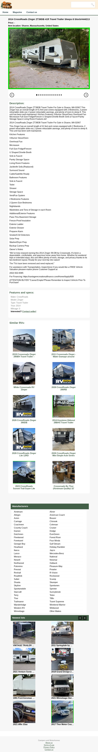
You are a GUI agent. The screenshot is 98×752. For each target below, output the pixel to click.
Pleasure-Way (56, 566)
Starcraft (17, 592)
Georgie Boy (19, 544)
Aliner (52, 512)
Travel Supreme (57, 601)
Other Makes (55, 611)
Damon (17, 531)
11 (57, 95)
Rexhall (17, 573)
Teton (52, 595)
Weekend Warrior (57, 605)
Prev (12, 95)
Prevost (17, 569)
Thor (16, 598)
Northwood (19, 563)
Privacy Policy (49, 747)
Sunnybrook (55, 592)
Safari (16, 579)
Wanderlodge (20, 605)
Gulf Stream (55, 544)
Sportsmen (54, 585)
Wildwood (54, 608)
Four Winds (55, 541)
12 (59, 95)
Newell (17, 560)
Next (86, 95)
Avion (16, 518)
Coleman (54, 524)
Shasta (17, 582)
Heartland (18, 547)
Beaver (53, 518)
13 (61, 95)
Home (5, 12)
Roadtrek (18, 576)
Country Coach (21, 528)
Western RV (19, 608)
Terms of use (49, 745)
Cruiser (53, 528)
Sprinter (53, 589)
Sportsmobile (20, 589)
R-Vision (54, 573)
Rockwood (54, 576)
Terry (16, 595)
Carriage (18, 521)
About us (49, 743)
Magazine (17, 12)
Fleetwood (18, 537)
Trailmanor (19, 601)
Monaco (17, 557)
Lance (17, 553)
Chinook (53, 521)
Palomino (18, 566)
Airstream (18, 512)
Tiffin (52, 598)
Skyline (17, 585)
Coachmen (19, 524)
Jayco (52, 550)
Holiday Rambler (57, 547)
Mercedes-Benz (57, 553)
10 (55, 95)
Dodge (53, 531)
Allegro (17, 515)
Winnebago (19, 611)
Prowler (53, 569)
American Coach (57, 515)
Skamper (54, 582)
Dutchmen (18, 534)
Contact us (31, 12)
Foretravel (18, 541)
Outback (53, 563)
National (53, 557)
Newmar (53, 560)
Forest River (55, 537)
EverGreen (54, 534)
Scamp (53, 579)
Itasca (16, 550)
